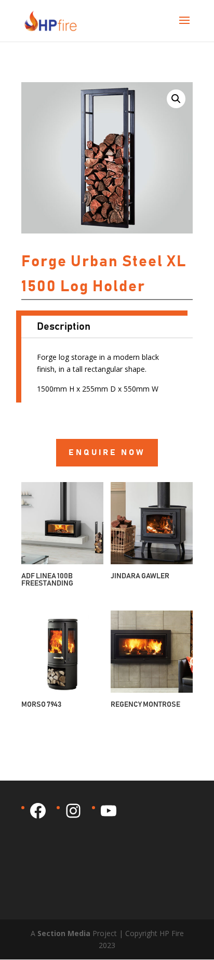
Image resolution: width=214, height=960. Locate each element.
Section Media (63, 933)
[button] (176, 98)
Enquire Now (107, 452)
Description (63, 326)
